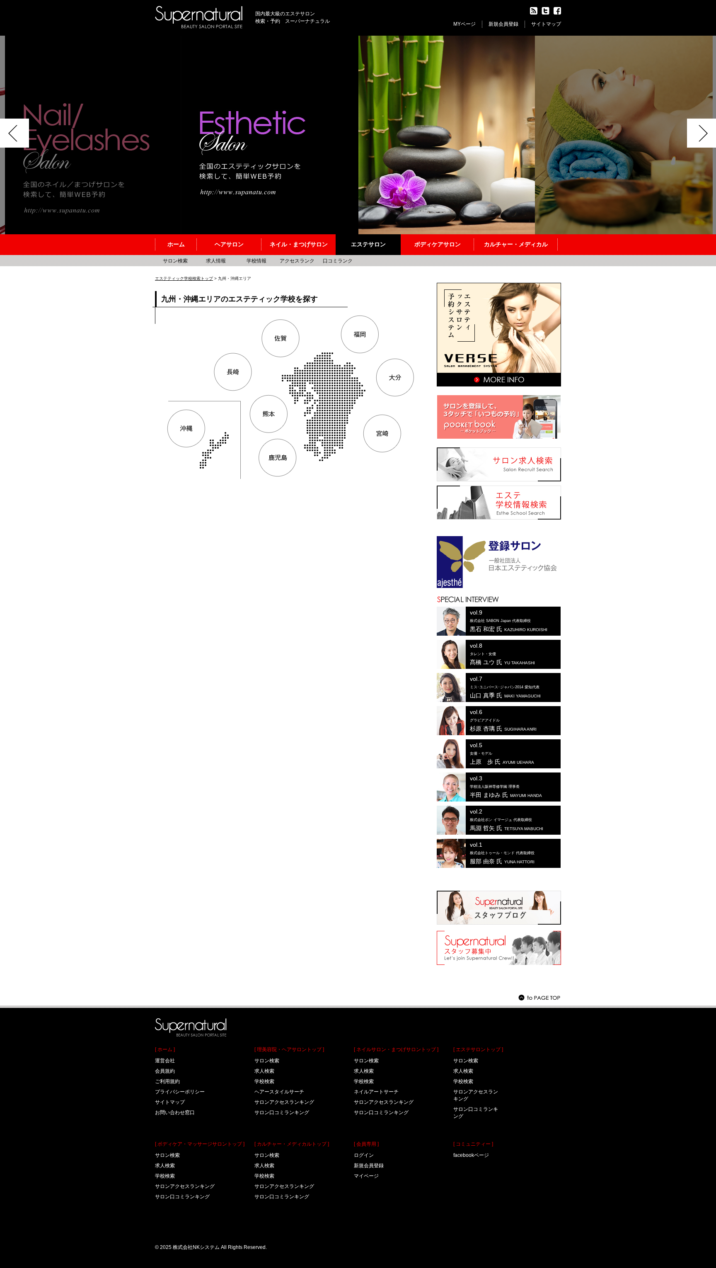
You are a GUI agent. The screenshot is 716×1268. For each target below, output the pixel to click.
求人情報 (216, 261)
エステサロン (368, 244)
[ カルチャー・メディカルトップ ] (291, 1144)
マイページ (366, 1176)
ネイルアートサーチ (376, 1092)
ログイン (364, 1155)
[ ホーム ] (165, 1049)
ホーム (176, 244)
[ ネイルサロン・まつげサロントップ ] (396, 1049)
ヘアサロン (229, 244)
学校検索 (165, 1176)
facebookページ (471, 1155)
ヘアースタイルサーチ (279, 1092)
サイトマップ (546, 24)
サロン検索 (175, 261)
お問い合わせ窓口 (175, 1112)
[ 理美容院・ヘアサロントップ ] (289, 1049)
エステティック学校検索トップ (184, 278)
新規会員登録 (503, 24)
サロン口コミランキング (182, 1197)
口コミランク (338, 261)
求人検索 (165, 1165)
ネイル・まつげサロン (299, 244)
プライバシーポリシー (180, 1092)
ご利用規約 (167, 1081)
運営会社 (165, 1061)
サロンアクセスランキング (185, 1186)
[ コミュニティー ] (473, 1144)
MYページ (464, 24)
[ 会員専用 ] (366, 1144)
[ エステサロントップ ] (478, 1049)
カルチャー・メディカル (516, 244)
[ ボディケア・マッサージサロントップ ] (199, 1144)
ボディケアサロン (437, 244)
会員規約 (165, 1071)
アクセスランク (297, 261)
